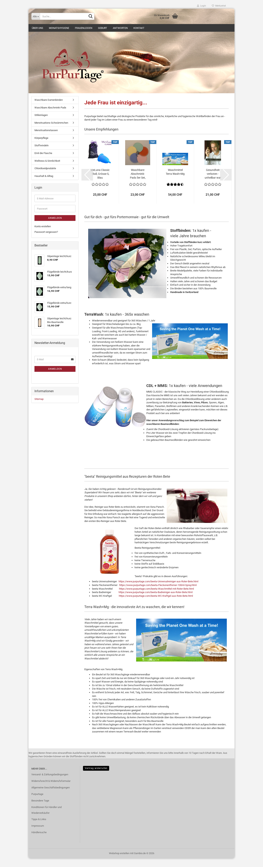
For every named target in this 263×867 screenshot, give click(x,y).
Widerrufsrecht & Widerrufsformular (50, 781)
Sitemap (39, 399)
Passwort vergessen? (46, 231)
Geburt (102, 28)
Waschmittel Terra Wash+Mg (175, 171)
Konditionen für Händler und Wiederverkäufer (46, 810)
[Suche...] (90, 16)
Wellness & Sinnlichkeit (47, 160)
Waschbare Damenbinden (48, 99)
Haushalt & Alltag (43, 176)
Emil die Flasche (43, 153)
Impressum (37, 825)
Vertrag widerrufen (96, 768)
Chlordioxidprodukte (45, 168)
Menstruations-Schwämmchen (51, 122)
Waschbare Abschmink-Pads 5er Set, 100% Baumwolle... (138, 174)
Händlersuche (39, 832)
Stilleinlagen (41, 115)
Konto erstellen (42, 226)
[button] (87, 175)
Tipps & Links (38, 819)
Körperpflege (41, 137)
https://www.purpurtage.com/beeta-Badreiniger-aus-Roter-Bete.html (156, 592)
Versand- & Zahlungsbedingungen (49, 774)
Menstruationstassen (46, 130)
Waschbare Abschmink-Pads (50, 107)
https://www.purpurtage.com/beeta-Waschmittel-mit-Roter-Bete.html (156, 588)
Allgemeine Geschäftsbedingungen (50, 787)
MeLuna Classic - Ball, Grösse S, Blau (100, 173)
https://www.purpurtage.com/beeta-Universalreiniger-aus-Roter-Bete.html (158, 581)
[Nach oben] (252, 861)
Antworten (120, 28)
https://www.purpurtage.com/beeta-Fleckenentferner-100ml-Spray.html (158, 585)
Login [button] (202, 5)
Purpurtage (37, 794)
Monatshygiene (59, 28)
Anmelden (55, 218)
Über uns (37, 28)
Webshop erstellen (119, 853)
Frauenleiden (83, 28)
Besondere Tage (40, 800)
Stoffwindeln (41, 145)
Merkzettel (220, 5)
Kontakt (138, 28)
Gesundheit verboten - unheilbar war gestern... (213, 174)
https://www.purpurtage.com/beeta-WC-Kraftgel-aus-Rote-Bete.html (156, 595)
